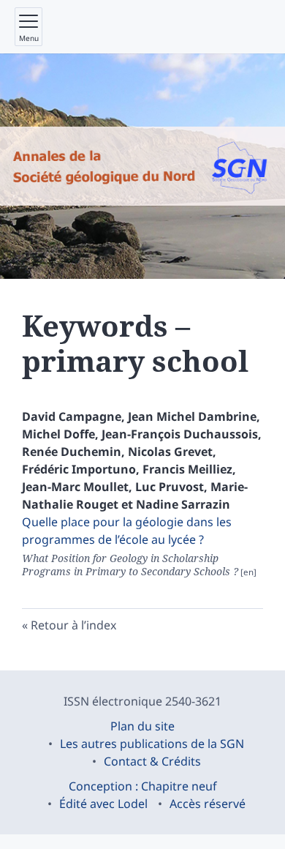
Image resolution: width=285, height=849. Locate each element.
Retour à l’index (73, 625)
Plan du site (142, 726)
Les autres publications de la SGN (152, 744)
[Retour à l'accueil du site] (142, 166)
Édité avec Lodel (103, 804)
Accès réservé (208, 804)
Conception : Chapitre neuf (143, 786)
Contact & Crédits (152, 761)
